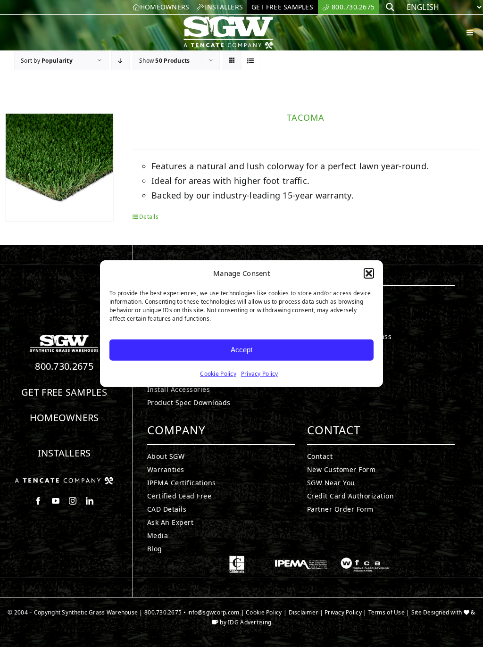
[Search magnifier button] (390, 7)
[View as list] (251, 60)
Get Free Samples (64, 392)
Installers (64, 453)
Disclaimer (303, 612)
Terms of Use (386, 612)
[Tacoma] (59, 167)
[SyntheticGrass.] (228, 19)
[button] (369, 273)
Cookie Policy (218, 373)
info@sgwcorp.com (213, 612)
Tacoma (306, 117)
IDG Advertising (249, 622)
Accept (241, 350)
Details (148, 217)
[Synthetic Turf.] (64, 337)
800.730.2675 (64, 366)
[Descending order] (120, 60)
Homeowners (64, 417)
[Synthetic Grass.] (64, 480)
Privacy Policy (259, 373)
